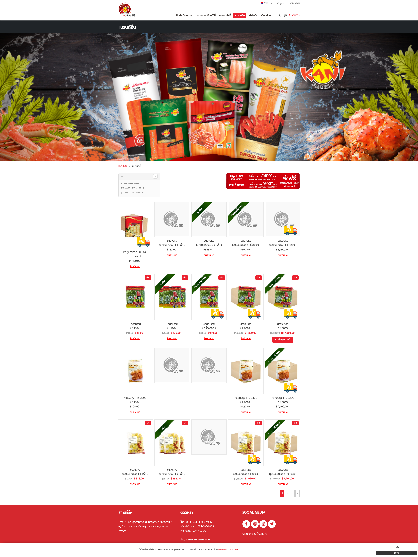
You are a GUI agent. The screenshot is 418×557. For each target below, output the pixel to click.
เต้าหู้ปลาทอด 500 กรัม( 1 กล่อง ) (135, 254)
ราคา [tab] (123, 176)
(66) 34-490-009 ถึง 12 (199, 522)
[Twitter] (255, 524)
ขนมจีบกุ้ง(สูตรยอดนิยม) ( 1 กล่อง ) (246, 472)
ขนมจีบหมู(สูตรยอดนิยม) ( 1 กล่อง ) (283, 243)
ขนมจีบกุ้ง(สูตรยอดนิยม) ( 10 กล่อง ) (282, 472)
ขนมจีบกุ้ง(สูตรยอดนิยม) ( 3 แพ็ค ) (172, 472)
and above (132, 192)
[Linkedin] (272, 524)
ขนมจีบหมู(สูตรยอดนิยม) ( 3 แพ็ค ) (209, 243)
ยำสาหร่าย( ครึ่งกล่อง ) (209, 326)
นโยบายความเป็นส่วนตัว (254, 534)
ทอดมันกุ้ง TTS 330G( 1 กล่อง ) (246, 400)
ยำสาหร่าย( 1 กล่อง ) (246, 326)
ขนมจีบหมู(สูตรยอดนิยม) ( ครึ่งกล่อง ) (246, 243)
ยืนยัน (396, 553)
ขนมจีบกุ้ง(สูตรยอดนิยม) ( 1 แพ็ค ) (135, 472)
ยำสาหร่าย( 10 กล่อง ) (282, 326)
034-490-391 (200, 531)
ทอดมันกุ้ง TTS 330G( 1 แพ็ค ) (135, 400)
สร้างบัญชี (295, 3)
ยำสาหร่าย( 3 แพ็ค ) (172, 326)
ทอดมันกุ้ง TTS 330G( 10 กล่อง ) (283, 400)
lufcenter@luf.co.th (199, 540)
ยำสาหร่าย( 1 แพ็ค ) (135, 326)
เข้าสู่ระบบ (281, 3)
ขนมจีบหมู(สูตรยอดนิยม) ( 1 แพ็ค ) (172, 243)
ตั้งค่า (396, 547)
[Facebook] (246, 524)
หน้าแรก (122, 166)
